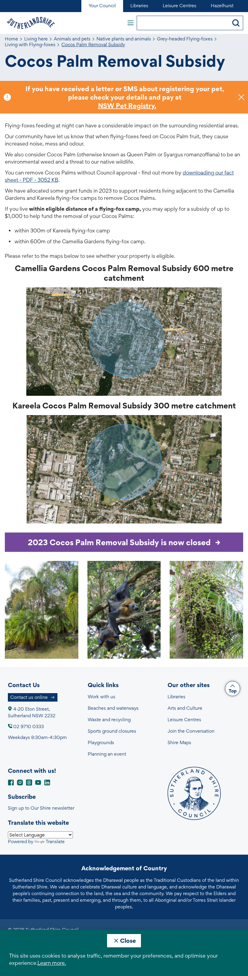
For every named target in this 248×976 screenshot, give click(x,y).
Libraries (176, 696)
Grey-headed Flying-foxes (185, 39)
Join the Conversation (191, 731)
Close (128, 940)
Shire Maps (179, 742)
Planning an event (107, 754)
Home (11, 39)
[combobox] (183, 23)
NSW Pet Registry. (127, 106)
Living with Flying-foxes (30, 44)
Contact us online (29, 697)
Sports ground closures (112, 731)
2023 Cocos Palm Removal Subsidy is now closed (119, 542)
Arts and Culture (185, 708)
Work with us (101, 696)
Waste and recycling (109, 719)
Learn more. (52, 963)
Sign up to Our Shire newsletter (41, 808)
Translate (55, 841)
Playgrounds (101, 742)
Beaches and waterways (113, 708)
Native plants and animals (123, 39)
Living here (36, 39)
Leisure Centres (184, 719)
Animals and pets (72, 39)
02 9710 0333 (28, 726)
